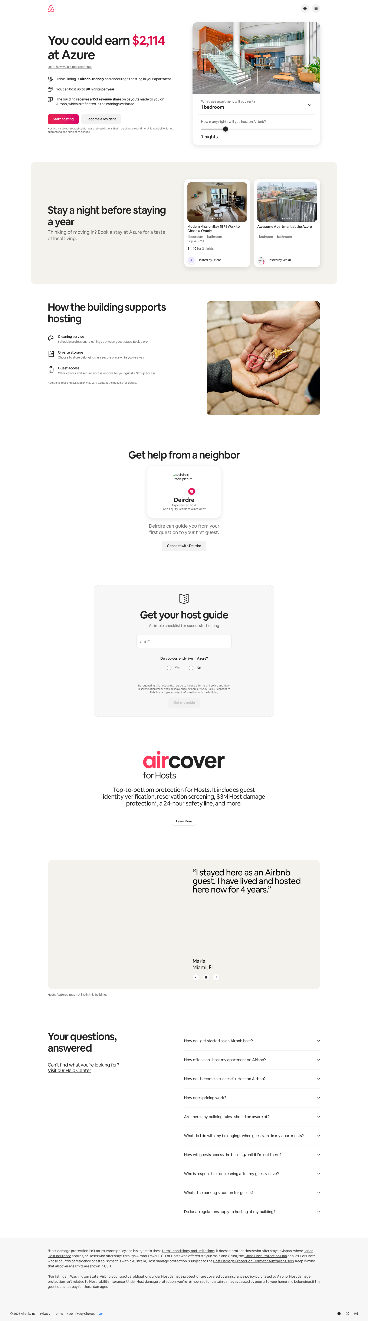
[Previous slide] (196, 977)
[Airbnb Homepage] (51, 8)
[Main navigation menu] (316, 8)
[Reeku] (261, 260)
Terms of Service (208, 685)
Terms (58, 1314)
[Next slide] (216, 977)
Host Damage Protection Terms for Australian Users (253, 1261)
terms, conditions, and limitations (188, 1251)
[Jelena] (191, 260)
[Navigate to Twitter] (347, 1313)
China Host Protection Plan (265, 1256)
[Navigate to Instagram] (356, 1313)
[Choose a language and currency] (305, 8)
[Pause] (206, 977)
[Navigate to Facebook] (339, 1313)
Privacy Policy (206, 689)
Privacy (45, 1314)
